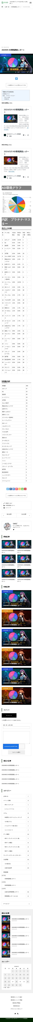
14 (8, 978)
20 (5, 981)
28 (8, 985)
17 (20, 978)
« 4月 (4, 987)
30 (16, 985)
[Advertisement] (16, 26)
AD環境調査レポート (5, 55)
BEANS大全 (16, 1006)
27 (5, 985)
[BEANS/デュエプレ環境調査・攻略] (5, 3)
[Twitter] (13, 529)
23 (16, 981)
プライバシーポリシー (16, 1009)
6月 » (8, 987)
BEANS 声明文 (16, 1003)
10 (20, 974)
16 (16, 978)
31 (20, 985)
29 (12, 985)
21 (8, 981)
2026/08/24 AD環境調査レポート (10, 765)
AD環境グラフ (6, 94)
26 (27, 981)
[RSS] (18, 1013)
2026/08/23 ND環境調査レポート (10, 779)
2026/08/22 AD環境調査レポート (10, 783)
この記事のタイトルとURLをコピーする (16, 85)
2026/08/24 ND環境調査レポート (10, 770)
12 (27, 974)
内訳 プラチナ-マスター (9, 95)
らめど (10, 503)
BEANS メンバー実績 (16, 1000)
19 (27, 978)
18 (24, 978)
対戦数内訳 (6, 99)
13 (5, 978)
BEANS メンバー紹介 (16, 997)
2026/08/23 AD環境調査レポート (10, 774)
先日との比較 (7, 97)
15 (12, 978)
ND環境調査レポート (7, 610)
